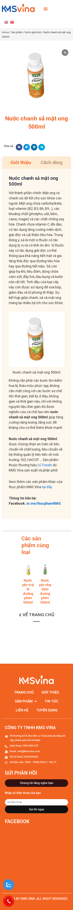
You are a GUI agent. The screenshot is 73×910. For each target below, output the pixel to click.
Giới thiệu (50, 692)
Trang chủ (24, 692)
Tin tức (51, 701)
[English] (6, 22)
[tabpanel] (36, 344)
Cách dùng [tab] (51, 162)
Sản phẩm (16, 32)
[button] (45, 9)
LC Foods (45, 465)
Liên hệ (22, 710)
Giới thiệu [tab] (21, 162)
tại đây (47, 487)
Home (5, 32)
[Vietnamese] (12, 22)
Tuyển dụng (46, 710)
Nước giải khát (33, 32)
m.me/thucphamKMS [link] (43, 503)
